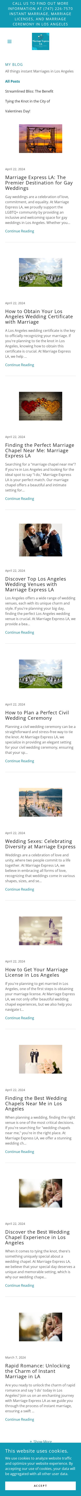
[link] (40, 41)
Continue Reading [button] (19, 231)
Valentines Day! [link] (17, 111)
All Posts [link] (12, 81)
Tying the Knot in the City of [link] (27, 101)
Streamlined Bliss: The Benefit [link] (29, 91)
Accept (40, 1486)
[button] (10, 41)
